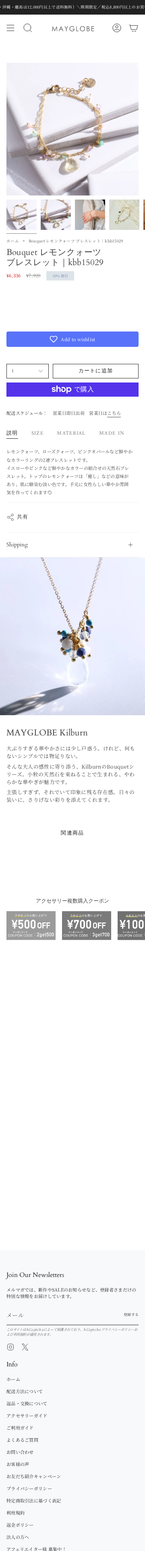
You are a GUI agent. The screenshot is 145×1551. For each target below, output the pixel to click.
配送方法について (24, 1391)
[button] (72, 339)
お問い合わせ (20, 1452)
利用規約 (20, 1334)
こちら (114, 413)
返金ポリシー (20, 1524)
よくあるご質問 (22, 1439)
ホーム (12, 241)
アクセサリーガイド (27, 1415)
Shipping (17, 544)
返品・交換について (27, 1403)
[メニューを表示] (10, 28)
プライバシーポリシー (118, 1329)
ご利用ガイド (20, 1427)
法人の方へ (17, 1537)
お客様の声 (17, 1464)
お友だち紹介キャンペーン (33, 1476)
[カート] (133, 28)
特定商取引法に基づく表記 (33, 1500)
